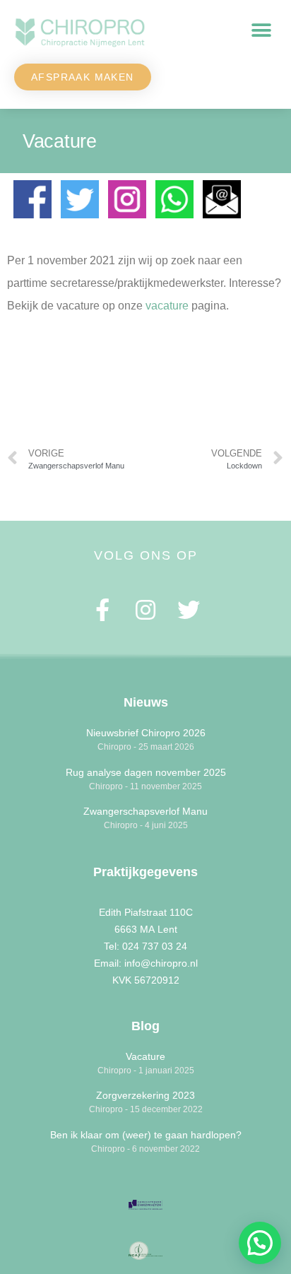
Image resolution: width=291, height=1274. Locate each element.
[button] (261, 31)
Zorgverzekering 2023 (145, 1095)
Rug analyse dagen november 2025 (146, 772)
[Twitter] (188, 609)
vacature (167, 306)
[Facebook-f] (103, 609)
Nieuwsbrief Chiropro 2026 (146, 732)
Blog (145, 1026)
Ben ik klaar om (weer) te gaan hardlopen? (146, 1134)
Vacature (145, 1056)
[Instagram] (146, 609)
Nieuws (146, 702)
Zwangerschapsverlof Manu (145, 811)
